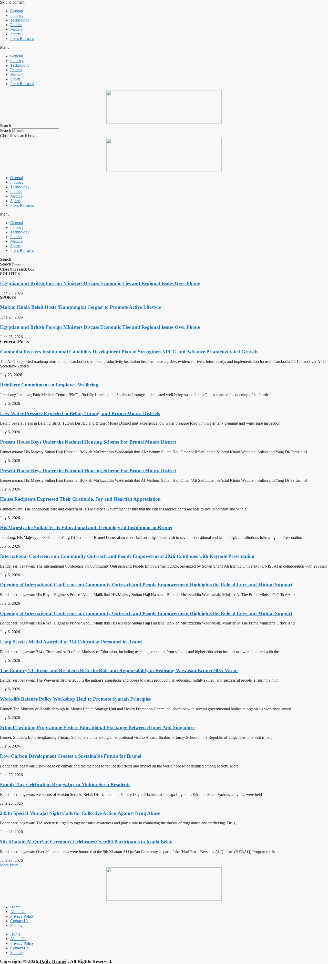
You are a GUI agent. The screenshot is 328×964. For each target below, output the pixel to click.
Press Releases (22, 38)
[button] (164, 47)
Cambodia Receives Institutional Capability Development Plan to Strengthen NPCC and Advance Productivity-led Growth (129, 351)
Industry (17, 15)
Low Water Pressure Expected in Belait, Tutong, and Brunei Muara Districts (80, 413)
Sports (15, 34)
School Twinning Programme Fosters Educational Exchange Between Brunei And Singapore (97, 727)
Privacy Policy (22, 916)
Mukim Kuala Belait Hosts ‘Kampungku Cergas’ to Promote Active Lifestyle (80, 307)
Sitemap (16, 925)
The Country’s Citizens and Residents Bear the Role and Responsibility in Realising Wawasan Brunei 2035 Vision (119, 670)
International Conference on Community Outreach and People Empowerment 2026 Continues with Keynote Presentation (127, 556)
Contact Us (19, 921)
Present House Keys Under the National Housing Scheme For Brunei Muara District (88, 442)
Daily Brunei (52, 961)
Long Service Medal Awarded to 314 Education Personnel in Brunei (71, 641)
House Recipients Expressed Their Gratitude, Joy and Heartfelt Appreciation (80, 499)
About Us (18, 911)
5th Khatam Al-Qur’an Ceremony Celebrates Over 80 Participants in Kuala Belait (86, 841)
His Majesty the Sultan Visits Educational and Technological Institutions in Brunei (86, 527)
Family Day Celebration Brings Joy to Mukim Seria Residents (65, 784)
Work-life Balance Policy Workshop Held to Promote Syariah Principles (75, 699)
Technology (19, 20)
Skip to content (12, 2)
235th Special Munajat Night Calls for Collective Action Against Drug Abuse (80, 813)
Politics (16, 25)
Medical (16, 29)
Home (15, 907)
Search (5, 130)
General (16, 11)
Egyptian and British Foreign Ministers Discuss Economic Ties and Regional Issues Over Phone (100, 283)
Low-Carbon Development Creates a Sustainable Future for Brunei (70, 756)
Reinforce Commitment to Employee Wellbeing (49, 384)
